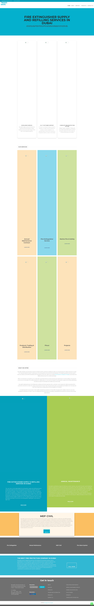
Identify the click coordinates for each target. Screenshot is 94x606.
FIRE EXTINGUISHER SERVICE (72, 584)
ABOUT (72, 5)
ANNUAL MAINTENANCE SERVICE (73, 587)
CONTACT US (90, 5)
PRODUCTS (83, 5)
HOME (69, 5)
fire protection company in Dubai (61, 374)
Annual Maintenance (35, 545)
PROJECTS (68, 595)
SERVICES (77, 5)
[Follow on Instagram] (32, 594)
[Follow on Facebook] (30, 594)
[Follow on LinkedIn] (35, 594)
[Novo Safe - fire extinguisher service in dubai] (6, 5)
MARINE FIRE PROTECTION (72, 589)
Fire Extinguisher (12, 545)
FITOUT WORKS (69, 592)
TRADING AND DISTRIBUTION (54, 592)
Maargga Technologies (48, 602)
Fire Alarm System (82, 545)
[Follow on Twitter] (33, 594)
